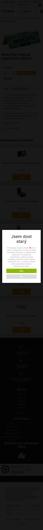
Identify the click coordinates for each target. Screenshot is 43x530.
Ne (21, 276)
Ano (21, 271)
